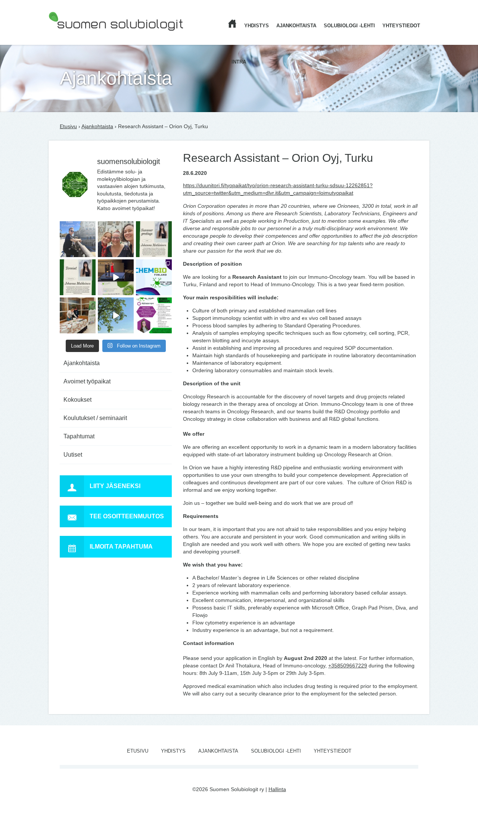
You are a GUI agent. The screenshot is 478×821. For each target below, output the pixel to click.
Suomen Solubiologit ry (76, 35)
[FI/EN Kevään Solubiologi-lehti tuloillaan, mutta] (116, 239)
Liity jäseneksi (115, 486)
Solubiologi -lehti (349, 25)
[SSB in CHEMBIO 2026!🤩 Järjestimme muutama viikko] (116, 277)
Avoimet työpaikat (87, 381)
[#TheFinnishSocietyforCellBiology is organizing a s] (154, 315)
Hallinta (277, 789)
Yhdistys (256, 25)
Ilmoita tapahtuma (121, 546)
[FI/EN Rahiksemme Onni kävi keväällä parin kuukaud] (78, 239)
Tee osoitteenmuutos (127, 516)
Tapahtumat (78, 436)
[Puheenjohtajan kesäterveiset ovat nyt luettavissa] (78, 277)
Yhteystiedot (401, 25)
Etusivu (68, 126)
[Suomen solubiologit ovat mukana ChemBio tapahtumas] (154, 277)
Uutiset (72, 454)
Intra (239, 62)
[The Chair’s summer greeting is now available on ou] (154, 239)
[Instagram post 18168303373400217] (116, 315)
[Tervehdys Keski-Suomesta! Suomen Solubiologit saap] (78, 315)
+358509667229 (347, 666)
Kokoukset (77, 399)
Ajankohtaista (296, 25)
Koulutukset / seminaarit (95, 418)
